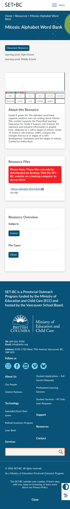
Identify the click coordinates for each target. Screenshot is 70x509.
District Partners (13, 392)
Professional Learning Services (47, 390)
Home (8, 16)
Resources (21, 16)
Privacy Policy (40, 487)
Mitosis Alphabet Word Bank (26, 189)
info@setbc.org (20, 344)
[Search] (61, 452)
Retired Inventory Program (19, 423)
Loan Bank (10, 430)
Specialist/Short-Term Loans (16, 413)
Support (41, 414)
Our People (11, 384)
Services (10, 441)
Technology (12, 403)
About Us (10, 376)
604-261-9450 (16, 341)
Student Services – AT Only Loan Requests (50, 401)
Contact (41, 438)
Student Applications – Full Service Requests (50, 378)
